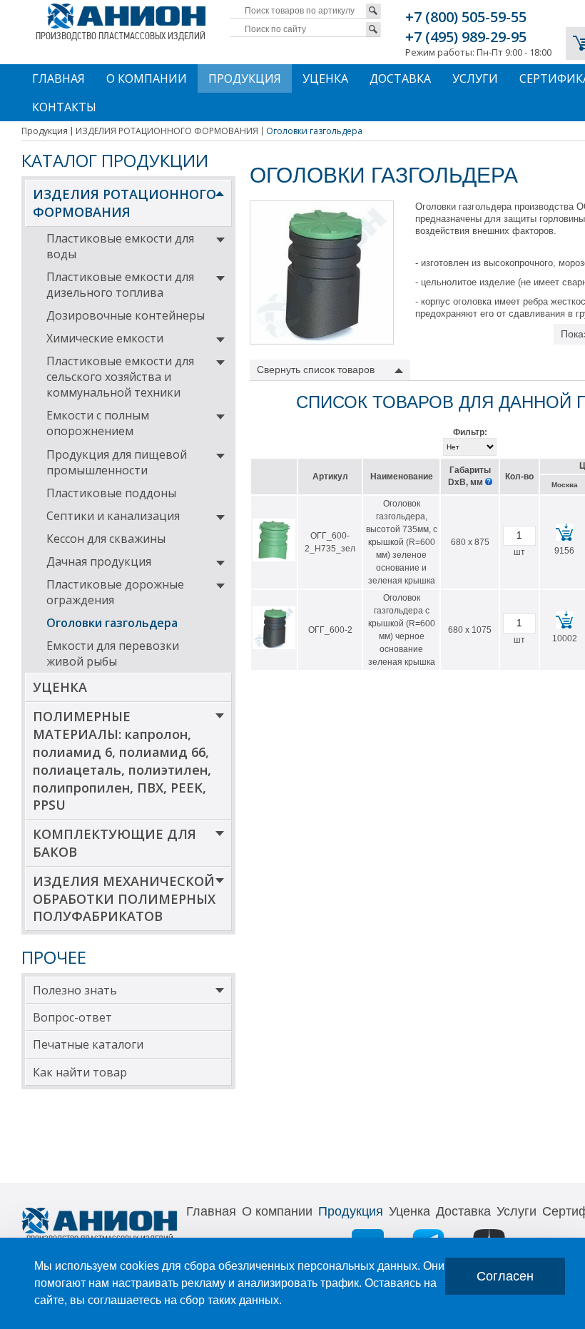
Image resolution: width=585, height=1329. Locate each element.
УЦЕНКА (60, 687)
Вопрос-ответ (72, 1017)
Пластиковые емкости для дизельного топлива (120, 284)
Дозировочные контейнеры (125, 315)
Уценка (325, 78)
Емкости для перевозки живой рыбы (112, 653)
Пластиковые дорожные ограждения (115, 592)
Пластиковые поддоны (111, 493)
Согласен (505, 1276)
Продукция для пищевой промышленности (116, 462)
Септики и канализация (113, 516)
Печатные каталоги (88, 1044)
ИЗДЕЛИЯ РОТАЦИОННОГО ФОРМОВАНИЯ (124, 202)
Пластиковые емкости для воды (120, 246)
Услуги (475, 78)
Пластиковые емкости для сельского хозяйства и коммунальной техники (120, 376)
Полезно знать (75, 990)
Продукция (244, 78)
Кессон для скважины (106, 538)
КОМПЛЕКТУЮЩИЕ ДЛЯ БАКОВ (114, 842)
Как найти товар (80, 1072)
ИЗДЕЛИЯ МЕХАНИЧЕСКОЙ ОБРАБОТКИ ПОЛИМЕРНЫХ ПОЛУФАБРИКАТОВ (124, 898)
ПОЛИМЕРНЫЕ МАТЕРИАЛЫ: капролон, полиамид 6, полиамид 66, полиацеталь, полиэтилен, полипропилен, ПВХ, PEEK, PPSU (122, 760)
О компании (146, 78)
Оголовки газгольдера (112, 623)
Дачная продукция (98, 561)
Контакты (64, 107)
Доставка (400, 78)
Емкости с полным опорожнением (97, 423)
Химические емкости (104, 338)
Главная (58, 78)
